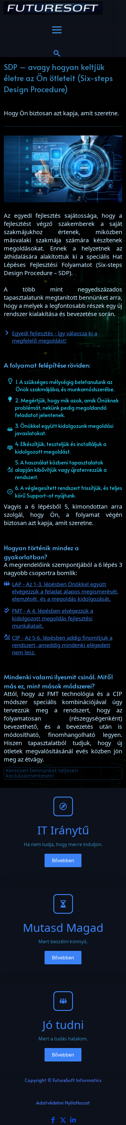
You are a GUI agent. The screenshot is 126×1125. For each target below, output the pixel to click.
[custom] (63, 1120)
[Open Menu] (57, 30)
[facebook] (53, 1120)
